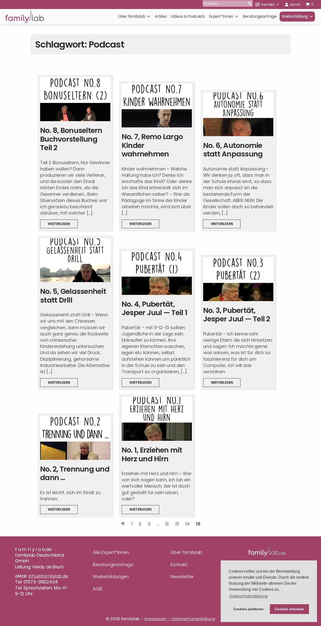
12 (167, 524)
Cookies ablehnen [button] (248, 609)
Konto (295, 4)
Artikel (161, 16)
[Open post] (75, 99)
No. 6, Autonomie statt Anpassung (233, 149)
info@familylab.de (48, 576)
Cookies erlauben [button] (289, 609)
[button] (249, 3)
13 (177, 524)
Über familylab (131, 16)
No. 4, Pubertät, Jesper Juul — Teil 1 (154, 308)
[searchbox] (228, 3)
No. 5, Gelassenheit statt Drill (73, 295)
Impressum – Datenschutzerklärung (179, 619)
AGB (97, 589)
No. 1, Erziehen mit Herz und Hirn (152, 454)
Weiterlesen (63, 225)
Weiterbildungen (111, 576)
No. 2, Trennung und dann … (74, 473)
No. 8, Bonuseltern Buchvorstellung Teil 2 (71, 139)
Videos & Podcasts (188, 16)
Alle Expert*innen (111, 552)
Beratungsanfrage (260, 16)
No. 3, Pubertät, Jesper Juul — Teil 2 (236, 314)
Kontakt (268, 4)
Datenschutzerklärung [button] (248, 596)
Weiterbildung (295, 16)
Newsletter (182, 576)
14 (187, 524)
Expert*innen (221, 16)
